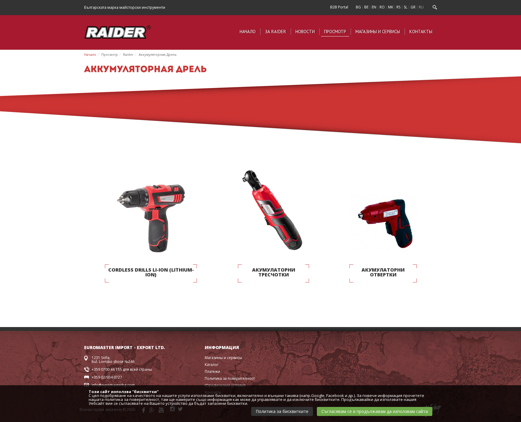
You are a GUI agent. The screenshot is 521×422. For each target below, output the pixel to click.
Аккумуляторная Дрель (158, 54)
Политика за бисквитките (282, 411)
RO (382, 7)
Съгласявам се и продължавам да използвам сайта (374, 411)
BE (366, 7)
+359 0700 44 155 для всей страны (122, 369)
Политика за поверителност (230, 378)
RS (398, 7)
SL (405, 7)
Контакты (420, 31)
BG (358, 7)
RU (421, 7)
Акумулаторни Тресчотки (273, 272)
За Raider (275, 31)
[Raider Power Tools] (117, 31)
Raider (128, 54)
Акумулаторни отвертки (383, 272)
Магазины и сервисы (377, 31)
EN (374, 7)
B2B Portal (339, 7)
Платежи (212, 371)
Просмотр (335, 31)
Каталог (212, 364)
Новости (305, 31)
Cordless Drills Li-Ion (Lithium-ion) (151, 272)
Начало (248, 31)
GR (413, 7)
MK (390, 7)
